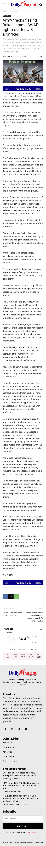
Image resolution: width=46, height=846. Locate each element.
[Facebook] (5, 596)
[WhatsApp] (16, 596)
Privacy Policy (31, 832)
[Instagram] (12, 729)
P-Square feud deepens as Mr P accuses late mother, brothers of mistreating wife (20, 798)
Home (5, 11)
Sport (5, 779)
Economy (6, 792)
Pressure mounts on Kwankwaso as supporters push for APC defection (34, 617)
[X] (11, 596)
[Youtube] (26, 729)
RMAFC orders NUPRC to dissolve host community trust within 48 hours (21, 786)
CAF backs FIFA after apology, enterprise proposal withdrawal (20, 774)
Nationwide (13, 11)
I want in (21, 826)
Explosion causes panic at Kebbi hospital (12, 614)
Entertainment (9, 804)
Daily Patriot (7, 56)
